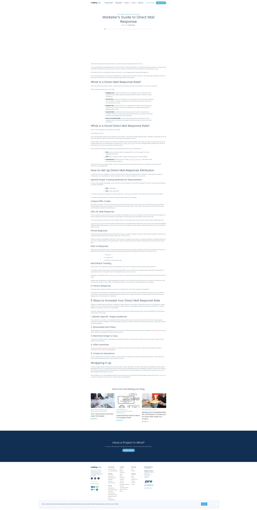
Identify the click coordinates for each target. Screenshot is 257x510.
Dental (121, 474)
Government (122, 477)
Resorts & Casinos (123, 489)
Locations (133, 482)
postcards (132, 159)
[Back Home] (96, 3)
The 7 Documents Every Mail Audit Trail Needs (102, 415)
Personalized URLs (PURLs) (98, 223)
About (132, 476)
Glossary (133, 470)
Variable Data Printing (112, 494)
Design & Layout (111, 493)
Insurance (122, 480)
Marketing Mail (111, 476)
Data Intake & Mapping (112, 489)
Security (133, 481)
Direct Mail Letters (111, 482)
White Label (140, 2)
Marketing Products (112, 477)
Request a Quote (161, 2)
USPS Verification (111, 499)
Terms (95, 481)
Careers (133, 477)
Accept (204, 504)
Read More (94, 418)
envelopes (138, 159)
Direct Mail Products (135, 14)
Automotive (122, 472)
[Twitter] (95, 478)
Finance (121, 475)
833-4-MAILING (151, 2)
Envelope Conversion (112, 496)
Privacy (92, 481)
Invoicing (121, 482)
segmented (135, 156)
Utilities (121, 491)
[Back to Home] (96, 467)
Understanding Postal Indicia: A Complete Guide (128, 416)
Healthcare (122, 479)
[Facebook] (99, 478)
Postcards (110, 481)
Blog (132, 469)
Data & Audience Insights (123, 14)
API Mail (121, 469)
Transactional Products (113, 470)
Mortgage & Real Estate (124, 484)
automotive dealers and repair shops (101, 348)
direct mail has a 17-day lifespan (115, 275)
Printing (109, 498)
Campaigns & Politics (124, 487)
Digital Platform (111, 488)
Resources (133, 467)
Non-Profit (122, 485)
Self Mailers (110, 479)
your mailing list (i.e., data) (128, 143)
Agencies (121, 470)
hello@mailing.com (148, 487)
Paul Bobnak (125, 25)
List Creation (110, 491)
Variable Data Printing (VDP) (159, 330)
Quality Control (134, 479)
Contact (133, 484)
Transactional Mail (111, 469)
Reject (211, 504)
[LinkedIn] (92, 478)
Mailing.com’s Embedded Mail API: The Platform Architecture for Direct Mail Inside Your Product (154, 415)
